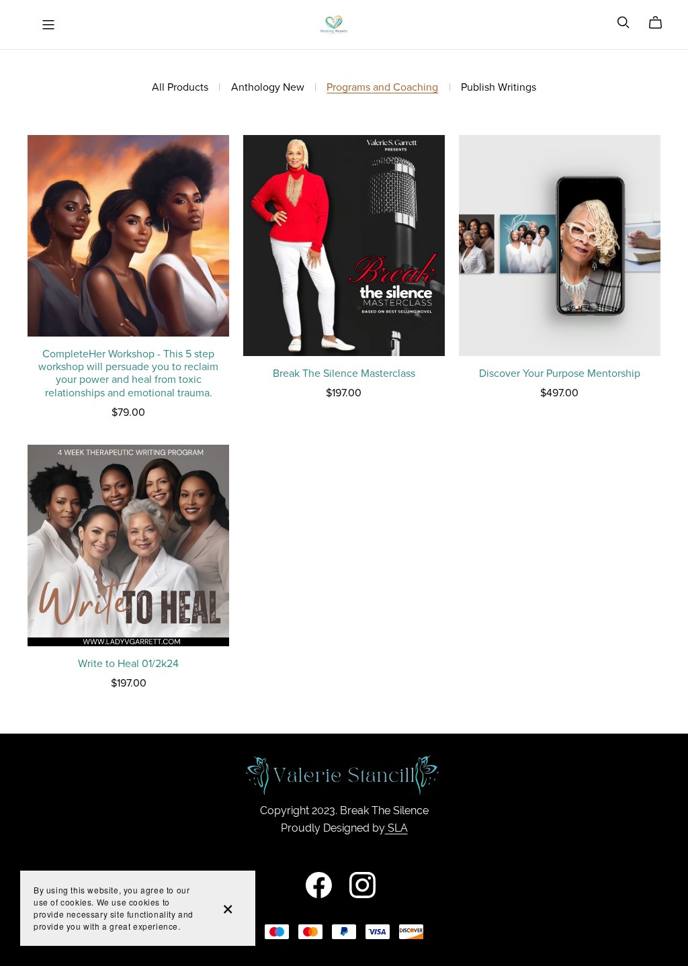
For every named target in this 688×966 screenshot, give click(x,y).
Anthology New (267, 87)
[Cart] (661, 23)
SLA (396, 828)
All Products (180, 87)
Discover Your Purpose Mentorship (559, 373)
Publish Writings (498, 87)
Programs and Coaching (382, 87)
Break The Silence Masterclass (344, 373)
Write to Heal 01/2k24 (128, 663)
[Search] (623, 22)
